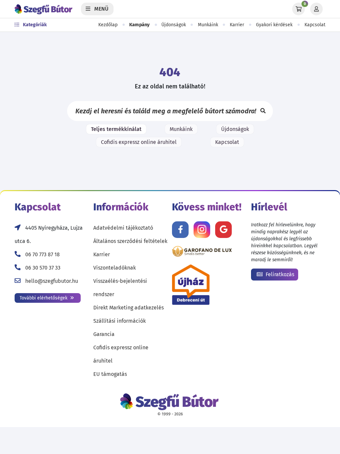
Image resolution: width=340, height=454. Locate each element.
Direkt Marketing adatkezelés (128, 307)
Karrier (237, 25)
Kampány (139, 25)
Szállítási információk (119, 321)
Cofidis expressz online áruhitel (139, 142)
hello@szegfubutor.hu (51, 281)
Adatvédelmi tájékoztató (123, 228)
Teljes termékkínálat (116, 129)
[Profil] (316, 9)
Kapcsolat (314, 25)
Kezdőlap (108, 25)
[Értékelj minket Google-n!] (223, 229)
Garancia (104, 334)
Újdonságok (173, 25)
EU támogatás (110, 374)
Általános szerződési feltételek (130, 241)
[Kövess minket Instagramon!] (202, 229)
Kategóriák (34, 25)
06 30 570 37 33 (42, 268)
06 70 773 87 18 (42, 254)
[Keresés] (263, 111)
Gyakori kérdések (274, 25)
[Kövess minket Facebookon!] (180, 229)
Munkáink (208, 25)
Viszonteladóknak (114, 268)
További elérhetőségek (44, 298)
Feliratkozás (279, 274)
